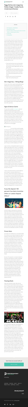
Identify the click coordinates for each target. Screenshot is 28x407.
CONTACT (17, 384)
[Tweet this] (8, 16)
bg (8, 377)
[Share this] (6, 16)
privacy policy (16, 400)
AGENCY (15, 383)
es (6, 377)
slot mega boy (16, 109)
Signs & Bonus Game (11, 29)
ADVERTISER (6, 383)
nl (5, 377)
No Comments (15, 13)
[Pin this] (15, 16)
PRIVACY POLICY (7, 384)
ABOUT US (19, 383)
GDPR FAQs (13, 384)
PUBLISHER (11, 383)
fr (4, 377)
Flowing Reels (9, 35)
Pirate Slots (9, 33)
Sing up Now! (14, 364)
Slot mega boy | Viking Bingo (12, 27)
